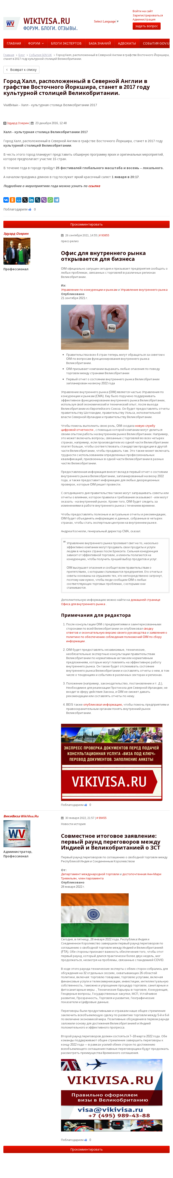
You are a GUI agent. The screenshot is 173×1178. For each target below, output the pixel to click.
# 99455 (101, 818)
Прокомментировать (86, 224)
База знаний (100, 43)
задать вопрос (146, 26)
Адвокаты (127, 43)
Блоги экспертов (66, 43)
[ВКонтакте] (6, 200)
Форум (34, 43)
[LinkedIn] (31, 200)
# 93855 (104, 235)
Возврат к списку (22, 69)
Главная (14, 43)
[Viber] (44, 200)
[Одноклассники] (12, 200)
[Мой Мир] (18, 200)
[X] (25, 200)
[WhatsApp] (50, 200)
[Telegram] (56, 200)
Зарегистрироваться (148, 15)
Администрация (144, 19)
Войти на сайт (143, 11)
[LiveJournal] (37, 200)
